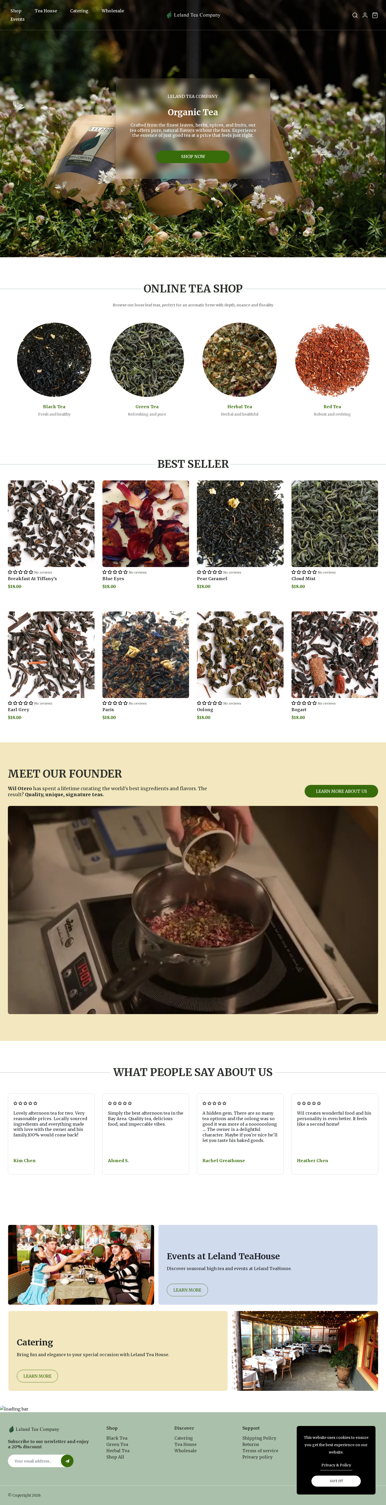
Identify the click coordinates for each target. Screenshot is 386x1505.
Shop (16, 10)
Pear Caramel (212, 578)
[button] (20, 572)
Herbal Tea (239, 406)
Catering (79, 10)
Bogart (298, 709)
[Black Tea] (54, 360)
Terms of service (260, 1450)
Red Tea (332, 406)
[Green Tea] (147, 360)
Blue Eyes (113, 578)
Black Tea (54, 406)
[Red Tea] (332, 360)
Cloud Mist (303, 578)
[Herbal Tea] (239, 360)
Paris (108, 709)
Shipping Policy (259, 1438)
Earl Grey (18, 709)
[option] (193, 128)
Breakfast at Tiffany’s (32, 578)
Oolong (205, 709)
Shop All (115, 1457)
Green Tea (147, 406)
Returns (250, 1444)
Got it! (336, 1481)
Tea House (46, 10)
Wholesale (113, 10)
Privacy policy (257, 1457)
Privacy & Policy (336, 1465)
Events (18, 19)
